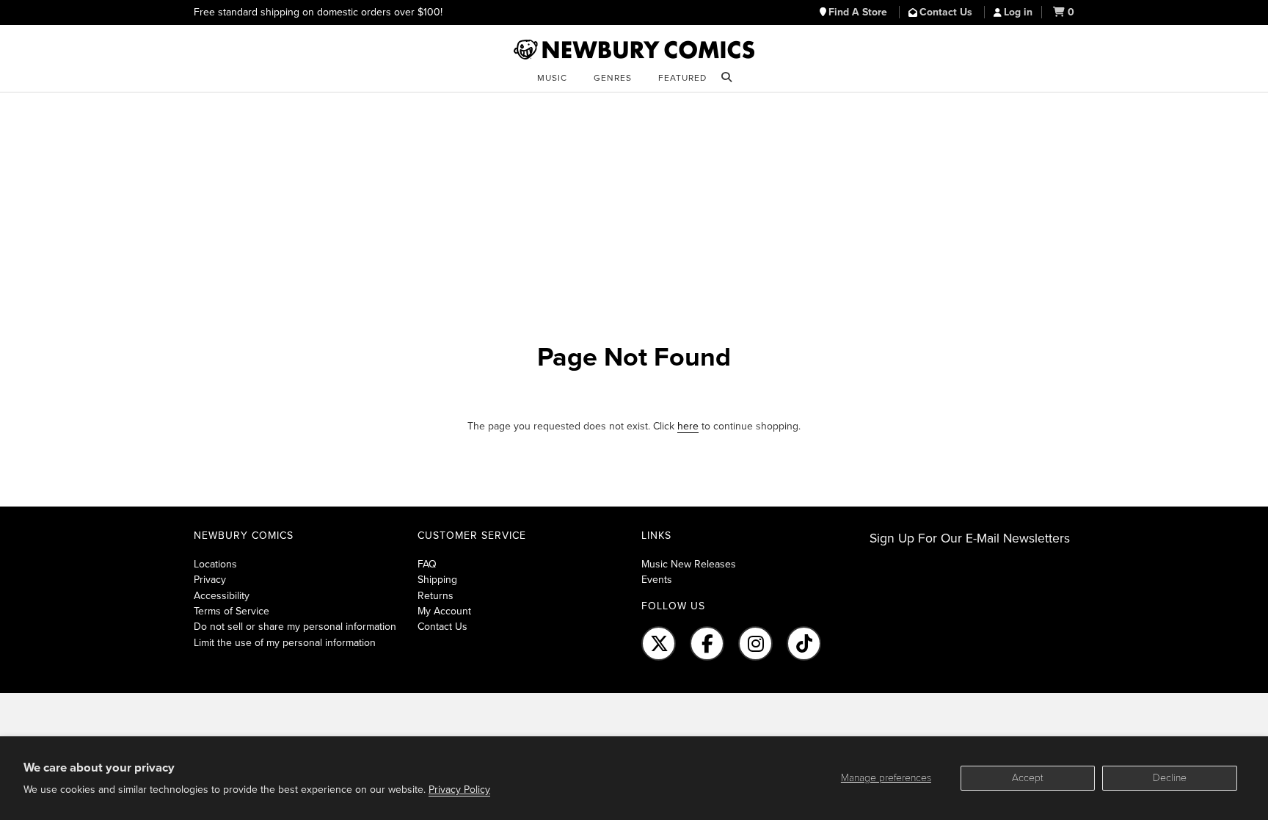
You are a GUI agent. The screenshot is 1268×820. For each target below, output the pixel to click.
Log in (1018, 12)
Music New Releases (688, 564)
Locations (215, 564)
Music (552, 78)
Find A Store (859, 12)
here (688, 426)
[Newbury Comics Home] (634, 50)
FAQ (427, 564)
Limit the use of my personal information (285, 642)
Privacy (210, 579)
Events (656, 579)
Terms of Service (231, 611)
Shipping (437, 579)
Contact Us (947, 12)
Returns (435, 595)
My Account (444, 611)
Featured (682, 78)
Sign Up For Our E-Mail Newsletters (970, 538)
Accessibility (221, 595)
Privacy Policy (459, 789)
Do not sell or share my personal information (295, 626)
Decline (1170, 778)
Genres (613, 78)
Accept (1027, 778)
